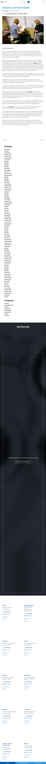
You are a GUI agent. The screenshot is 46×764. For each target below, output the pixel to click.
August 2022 (7, 205)
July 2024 (6, 177)
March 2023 (6, 198)
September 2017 (8, 293)
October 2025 (7, 156)
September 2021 (8, 224)
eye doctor (11, 106)
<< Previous (4, 140)
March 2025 (6, 168)
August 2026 (7, 149)
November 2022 (7, 201)
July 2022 (6, 206)
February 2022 (7, 215)
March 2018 (6, 286)
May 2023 (6, 194)
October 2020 (7, 243)
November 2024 (7, 173)
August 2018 (7, 281)
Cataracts (6, 303)
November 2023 (7, 185)
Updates (6, 313)
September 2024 (8, 175)
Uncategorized (7, 312)
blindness (35, 63)
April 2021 (6, 232)
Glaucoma (6, 306)
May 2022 (6, 210)
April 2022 (6, 211)
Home (3, 10)
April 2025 (6, 166)
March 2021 (6, 234)
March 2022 (6, 213)
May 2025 (6, 165)
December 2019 (7, 257)
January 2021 (7, 237)
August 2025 (7, 159)
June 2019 (6, 267)
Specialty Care (7, 308)
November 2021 (7, 220)
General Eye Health (22, 13)
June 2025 (6, 163)
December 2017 (7, 289)
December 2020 (7, 239)
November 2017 (7, 291)
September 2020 (8, 244)
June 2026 (6, 151)
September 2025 (8, 158)
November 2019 (7, 258)
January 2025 (7, 172)
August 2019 (7, 263)
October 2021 (7, 222)
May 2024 (6, 179)
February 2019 (7, 274)
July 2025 (6, 161)
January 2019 (7, 276)
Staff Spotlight (7, 310)
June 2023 (6, 192)
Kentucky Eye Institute (12, 13)
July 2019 (6, 265)
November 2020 (7, 241)
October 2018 (7, 279)
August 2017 (7, 295)
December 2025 (7, 154)
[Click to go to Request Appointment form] (29, 2)
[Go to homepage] (4, 1)
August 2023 (7, 191)
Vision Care (6, 315)
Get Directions (5, 617)
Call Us (7, 763)
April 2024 (6, 180)
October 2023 (7, 187)
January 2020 (7, 255)
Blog (7, 10)
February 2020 (7, 253)
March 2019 (6, 272)
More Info (4, 619)
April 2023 (6, 196)
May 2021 (6, 231)
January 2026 (7, 153)
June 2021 (6, 229)
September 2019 (8, 262)
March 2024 (6, 182)
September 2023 (8, 189)
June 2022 (6, 208)
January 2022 (7, 217)
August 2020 (7, 246)
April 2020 (6, 250)
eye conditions (29, 91)
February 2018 (7, 288)
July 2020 (6, 248)
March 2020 (6, 251)
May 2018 (6, 284)
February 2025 (7, 170)
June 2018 (6, 283)
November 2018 (7, 277)
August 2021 (7, 225)
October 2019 (7, 260)
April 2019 (6, 270)
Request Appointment (23, 461)
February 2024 (7, 184)
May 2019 (6, 269)
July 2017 (6, 296)
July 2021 (6, 227)
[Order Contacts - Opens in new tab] (24, 1)
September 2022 (8, 203)
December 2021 (7, 218)
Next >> (42, 140)
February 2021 (7, 236)
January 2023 (7, 199)
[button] (44, 1)
